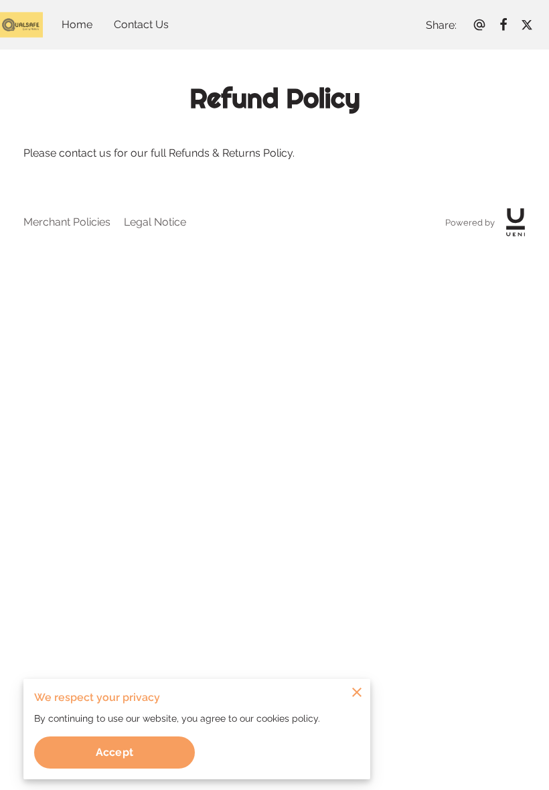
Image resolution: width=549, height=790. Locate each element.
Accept (114, 752)
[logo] (515, 222)
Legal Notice (155, 222)
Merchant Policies (66, 222)
